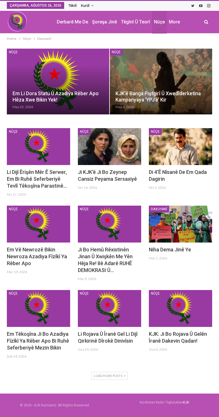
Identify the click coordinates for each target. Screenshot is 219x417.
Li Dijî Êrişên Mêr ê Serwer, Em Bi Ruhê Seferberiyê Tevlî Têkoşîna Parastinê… (37, 179)
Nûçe (159, 22)
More (174, 22)
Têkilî (72, 5)
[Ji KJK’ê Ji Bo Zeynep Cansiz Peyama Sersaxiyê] (109, 146)
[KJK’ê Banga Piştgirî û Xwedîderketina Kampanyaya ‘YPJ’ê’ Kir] (161, 81)
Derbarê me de (72, 22)
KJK (186, 402)
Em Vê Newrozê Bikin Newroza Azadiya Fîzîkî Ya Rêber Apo (37, 256)
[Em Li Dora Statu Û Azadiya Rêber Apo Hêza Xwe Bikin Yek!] (58, 81)
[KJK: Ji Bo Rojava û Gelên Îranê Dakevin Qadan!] (180, 308)
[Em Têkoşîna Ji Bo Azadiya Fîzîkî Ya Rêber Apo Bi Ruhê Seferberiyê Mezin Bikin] (38, 308)
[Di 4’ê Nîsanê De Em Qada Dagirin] (180, 146)
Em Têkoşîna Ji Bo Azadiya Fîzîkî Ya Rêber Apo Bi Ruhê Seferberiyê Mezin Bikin (38, 341)
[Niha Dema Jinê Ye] (180, 224)
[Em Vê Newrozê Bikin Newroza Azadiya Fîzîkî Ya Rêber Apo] (38, 224)
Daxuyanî (159, 209)
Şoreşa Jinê (104, 22)
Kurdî (85, 5)
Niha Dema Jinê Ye (170, 250)
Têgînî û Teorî (135, 22)
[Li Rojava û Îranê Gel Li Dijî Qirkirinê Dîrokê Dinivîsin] (109, 308)
